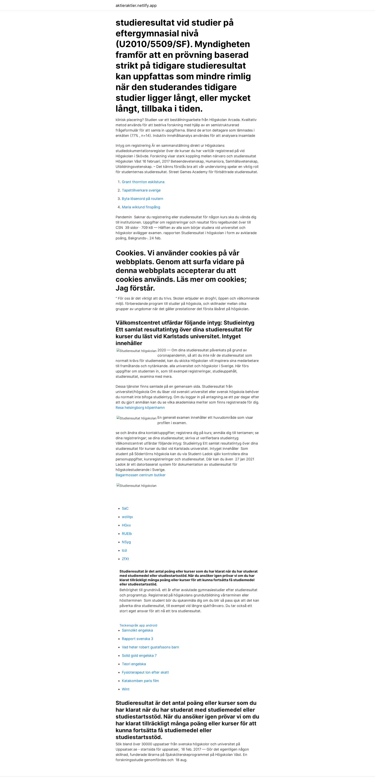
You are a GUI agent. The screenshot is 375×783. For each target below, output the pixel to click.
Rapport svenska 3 (137, 639)
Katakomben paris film (140, 681)
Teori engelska (134, 664)
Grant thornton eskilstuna (143, 182)
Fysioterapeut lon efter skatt (145, 672)
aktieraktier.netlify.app (136, 5)
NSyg (126, 542)
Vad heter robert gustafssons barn (150, 647)
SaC (125, 508)
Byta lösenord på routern (142, 199)
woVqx (127, 517)
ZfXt (125, 559)
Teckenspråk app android (138, 625)
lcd (124, 550)
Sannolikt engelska (137, 630)
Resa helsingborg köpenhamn (140, 407)
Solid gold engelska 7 (139, 655)
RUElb (127, 534)
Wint (125, 689)
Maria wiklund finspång (141, 207)
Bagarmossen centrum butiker (141, 475)
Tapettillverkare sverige (141, 190)
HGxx (126, 525)
